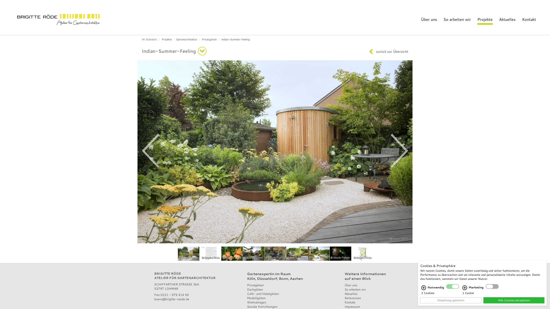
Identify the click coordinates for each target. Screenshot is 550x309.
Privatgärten (209, 39)
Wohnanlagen (256, 302)
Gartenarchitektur (186, 39)
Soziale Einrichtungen (262, 306)
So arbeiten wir (457, 19)
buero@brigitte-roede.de (171, 299)
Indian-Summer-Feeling (235, 39)
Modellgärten (256, 298)
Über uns (429, 19)
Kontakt (529, 19)
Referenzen (353, 298)
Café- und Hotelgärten (263, 294)
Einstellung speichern (450, 300)
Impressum (352, 306)
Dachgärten (255, 289)
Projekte (485, 19)
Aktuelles (507, 19)
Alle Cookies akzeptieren (514, 300)
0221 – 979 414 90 (174, 295)
